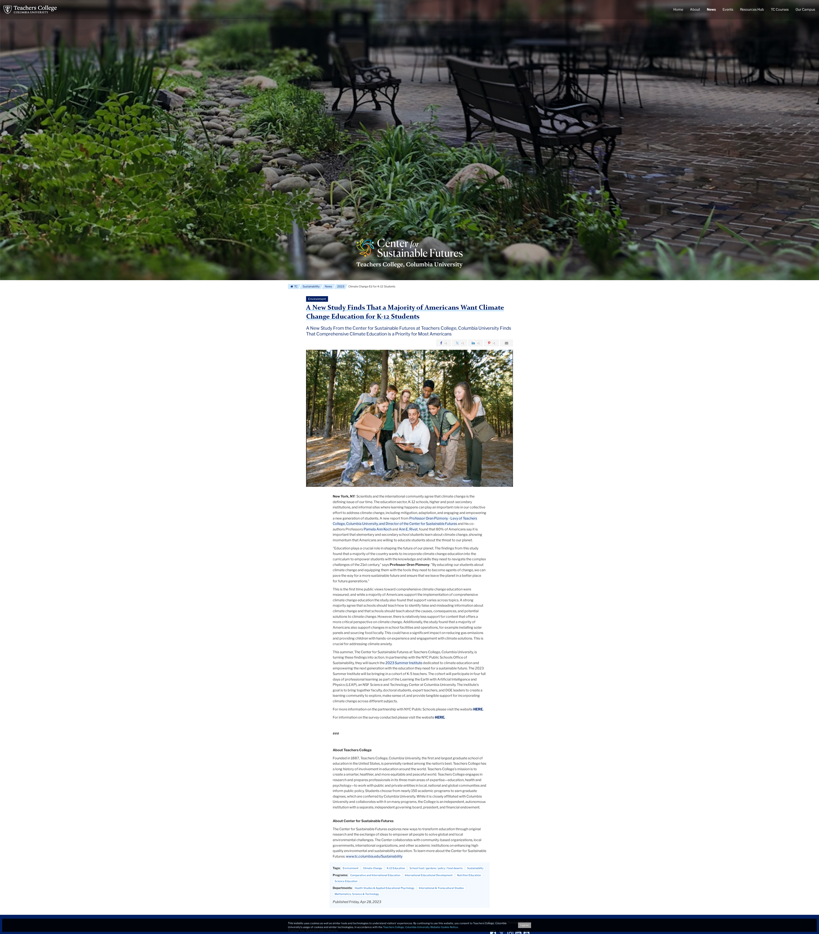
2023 (340, 286)
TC (295, 286)
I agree (524, 925)
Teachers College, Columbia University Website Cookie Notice (420, 927)
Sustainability (311, 286)
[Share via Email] (506, 343)
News (328, 286)
